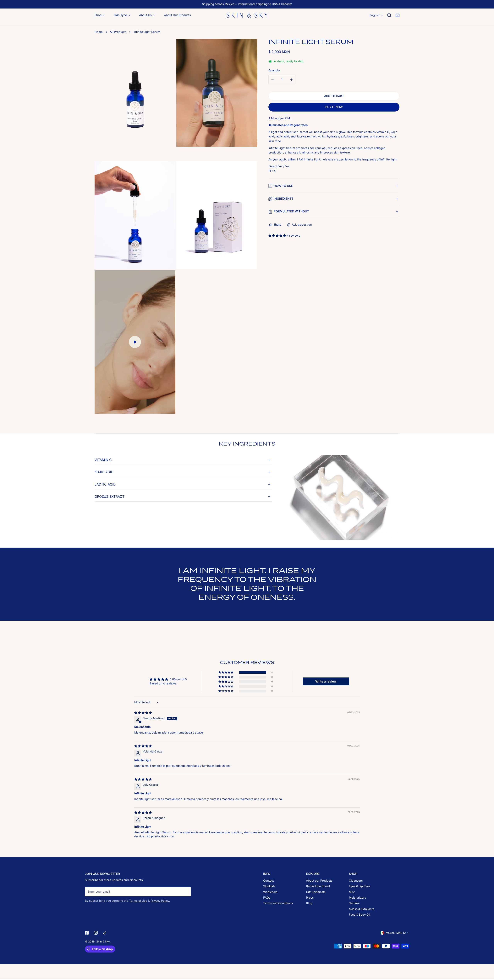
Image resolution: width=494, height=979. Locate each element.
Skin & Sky (103, 941)
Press (310, 897)
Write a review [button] (326, 681)
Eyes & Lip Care (359, 886)
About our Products (319, 880)
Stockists (269, 886)
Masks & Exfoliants (361, 909)
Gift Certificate (316, 892)
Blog (309, 903)
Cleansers (356, 880)
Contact (268, 880)
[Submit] (186, 891)
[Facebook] (86, 933)
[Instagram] (96, 933)
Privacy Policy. (160, 900)
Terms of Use (138, 900)
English (375, 15)
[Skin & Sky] (247, 15)
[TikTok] (105, 933)
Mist (352, 892)
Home (99, 32)
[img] (143, 713)
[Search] (389, 15)
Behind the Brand (318, 886)
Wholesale (270, 892)
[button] (397, 15)
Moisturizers (357, 897)
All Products (118, 32)
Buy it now (334, 107)
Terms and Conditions (278, 903)
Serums (354, 903)
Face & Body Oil (359, 914)
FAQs (266, 897)
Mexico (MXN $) (396, 932)
